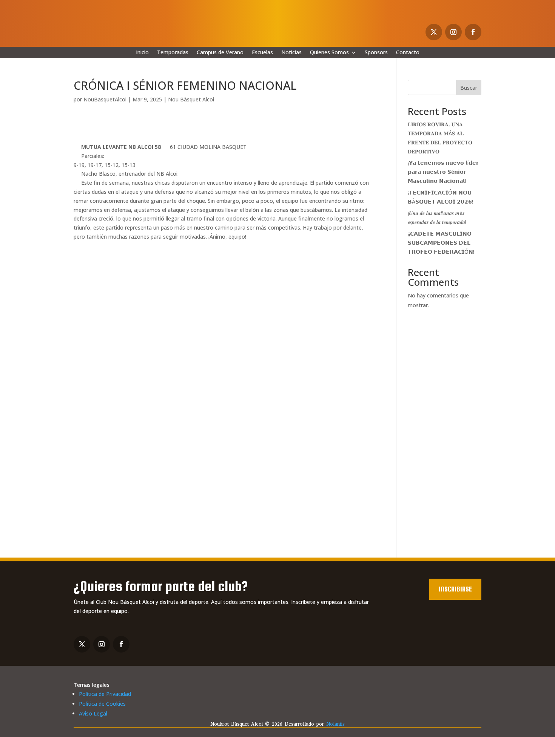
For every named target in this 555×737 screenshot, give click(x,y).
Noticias (291, 53)
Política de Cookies (102, 703)
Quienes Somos (329, 53)
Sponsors (376, 53)
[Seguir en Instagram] (453, 32)
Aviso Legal (93, 713)
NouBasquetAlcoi (104, 99)
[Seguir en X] (434, 32)
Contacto (407, 53)
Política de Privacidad (105, 693)
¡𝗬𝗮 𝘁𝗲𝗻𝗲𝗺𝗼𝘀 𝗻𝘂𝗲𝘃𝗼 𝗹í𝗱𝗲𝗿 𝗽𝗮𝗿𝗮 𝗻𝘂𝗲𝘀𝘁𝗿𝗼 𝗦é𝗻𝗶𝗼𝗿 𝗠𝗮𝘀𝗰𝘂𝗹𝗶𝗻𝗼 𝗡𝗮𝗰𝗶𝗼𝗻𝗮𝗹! (443, 171)
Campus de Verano (220, 53)
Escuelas (262, 53)
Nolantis (335, 724)
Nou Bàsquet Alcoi (191, 99)
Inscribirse (455, 589)
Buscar (468, 87)
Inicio (142, 53)
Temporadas (172, 53)
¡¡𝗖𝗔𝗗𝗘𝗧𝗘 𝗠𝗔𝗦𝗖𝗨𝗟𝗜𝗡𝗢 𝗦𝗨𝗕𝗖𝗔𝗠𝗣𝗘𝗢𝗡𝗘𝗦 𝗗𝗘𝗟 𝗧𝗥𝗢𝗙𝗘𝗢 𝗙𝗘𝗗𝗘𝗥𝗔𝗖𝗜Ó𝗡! (441, 242)
